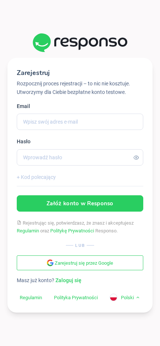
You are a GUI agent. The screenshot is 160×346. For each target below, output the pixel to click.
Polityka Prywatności (76, 297)
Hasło (24, 141)
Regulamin (28, 231)
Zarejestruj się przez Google (83, 263)
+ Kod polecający (36, 177)
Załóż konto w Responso (80, 203)
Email (23, 106)
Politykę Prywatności (72, 231)
